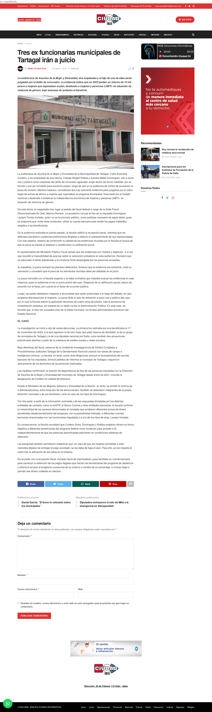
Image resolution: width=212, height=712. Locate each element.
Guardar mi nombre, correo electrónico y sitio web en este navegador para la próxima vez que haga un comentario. (75, 605)
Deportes (155, 35)
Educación (129, 35)
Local (48, 35)
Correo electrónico (28, 589)
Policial (105, 35)
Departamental (62, 35)
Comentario (25, 535)
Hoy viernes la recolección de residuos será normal (178, 151)
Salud (116, 35)
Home (20, 43)
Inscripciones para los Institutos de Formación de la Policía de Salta (177, 170)
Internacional (43, 6)
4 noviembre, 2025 (171, 177)
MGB (26, 707)
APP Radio (55, 6)
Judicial (142, 35)
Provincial (78, 35)
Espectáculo (23, 6)
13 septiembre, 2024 (172, 157)
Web (80, 589)
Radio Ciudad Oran (37, 68)
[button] (7, 703)
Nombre (23, 575)
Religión (168, 35)
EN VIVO (186, 19)
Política (33, 6)
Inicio (39, 35)
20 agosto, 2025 (59, 68)
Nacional (92, 35)
